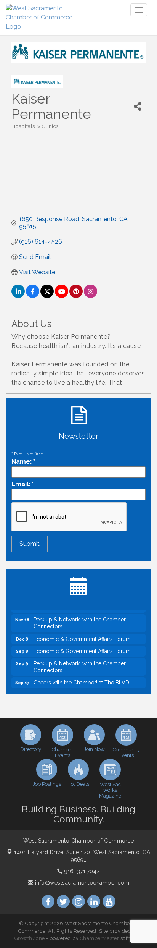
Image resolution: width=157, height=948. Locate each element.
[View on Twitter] (47, 295)
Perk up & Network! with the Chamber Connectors (80, 620)
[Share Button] (138, 106)
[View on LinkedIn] (18, 295)
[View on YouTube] (61, 295)
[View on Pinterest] (76, 295)
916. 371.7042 (81, 871)
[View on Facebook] (32, 295)
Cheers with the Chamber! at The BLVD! (82, 680)
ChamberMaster (99, 938)
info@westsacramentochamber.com (81, 883)
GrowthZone (29, 938)
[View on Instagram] (90, 295)
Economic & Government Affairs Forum (82, 637)
